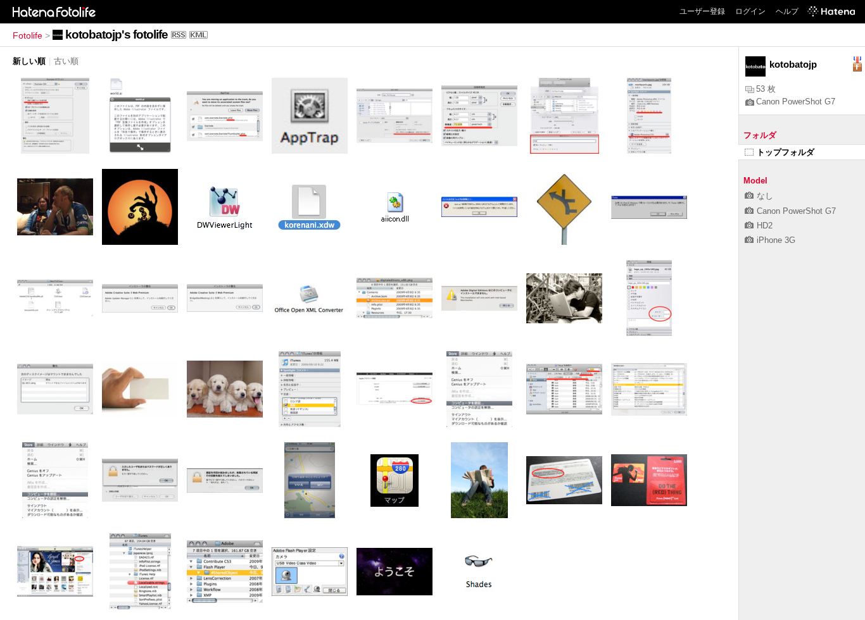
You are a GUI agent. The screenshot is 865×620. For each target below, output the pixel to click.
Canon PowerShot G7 (795, 101)
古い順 (66, 61)
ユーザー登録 (702, 11)
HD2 (765, 225)
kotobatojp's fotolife (116, 34)
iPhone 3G (776, 240)
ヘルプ (787, 11)
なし (765, 196)
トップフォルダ (785, 152)
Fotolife (27, 35)
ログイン (750, 11)
